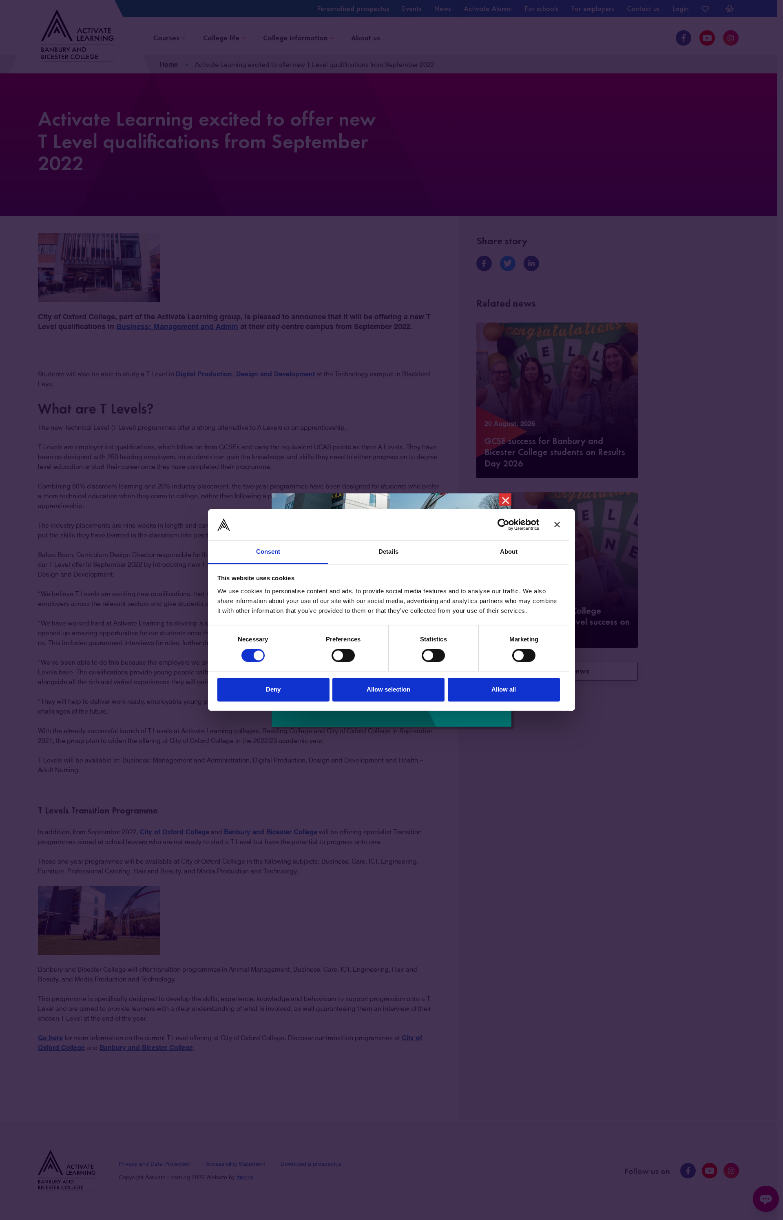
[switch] (343, 655)
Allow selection (388, 689)
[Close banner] (557, 525)
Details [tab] (388, 551)
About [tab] (509, 551)
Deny (273, 689)
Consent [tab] (268, 551)
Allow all (503, 689)
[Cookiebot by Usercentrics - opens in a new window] (503, 525)
